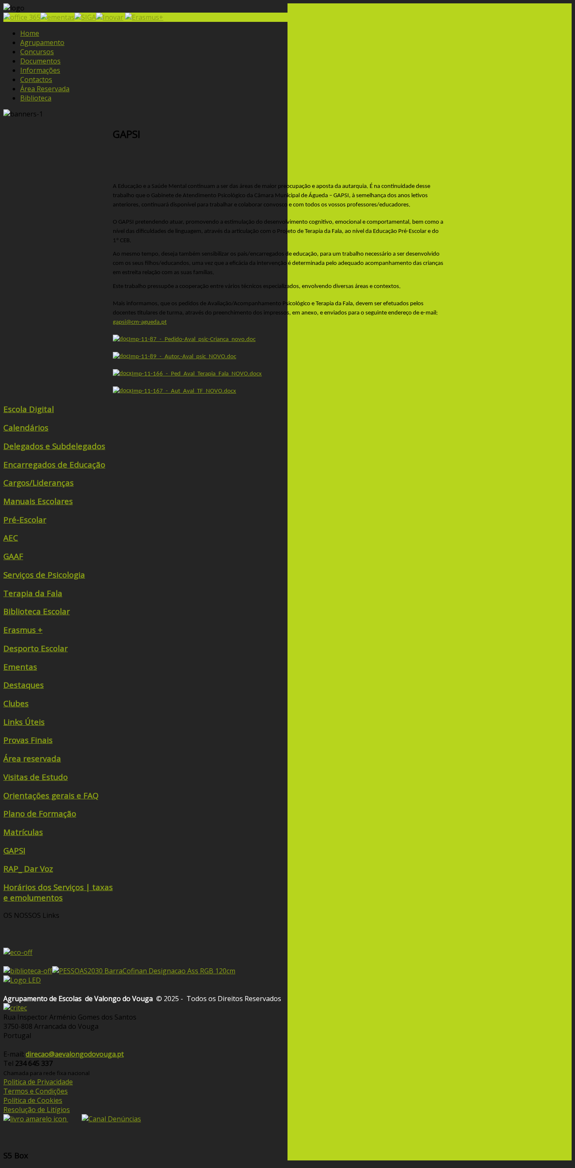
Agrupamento (42, 42)
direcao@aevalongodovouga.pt (75, 1054)
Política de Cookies (32, 1100)
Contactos (36, 79)
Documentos (40, 61)
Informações (40, 70)
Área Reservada (44, 88)
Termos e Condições (35, 1091)
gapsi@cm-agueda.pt (140, 322)
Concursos (37, 51)
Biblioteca (35, 98)
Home (29, 33)
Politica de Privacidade (38, 1081)
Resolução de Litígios (36, 1109)
